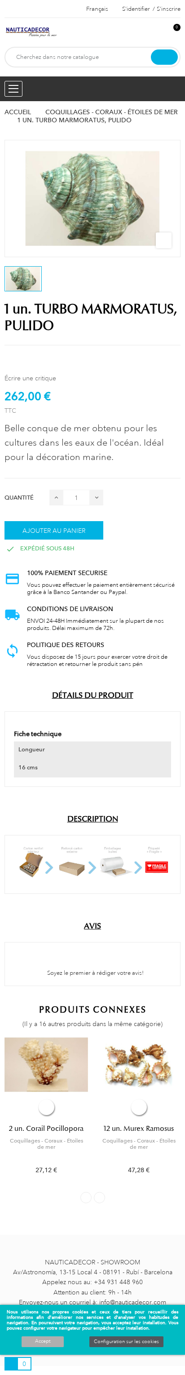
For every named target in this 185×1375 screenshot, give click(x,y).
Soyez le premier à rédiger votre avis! (95, 973)
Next (99, 1197)
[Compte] (158, 32)
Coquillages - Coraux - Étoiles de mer (46, 1144)
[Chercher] (164, 57)
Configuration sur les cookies (126, 1342)
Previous (86, 1197)
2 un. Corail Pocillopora (46, 1128)
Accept (42, 1341)
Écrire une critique (30, 378)
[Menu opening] (13, 89)
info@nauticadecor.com (132, 1302)
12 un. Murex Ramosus (139, 1128)
